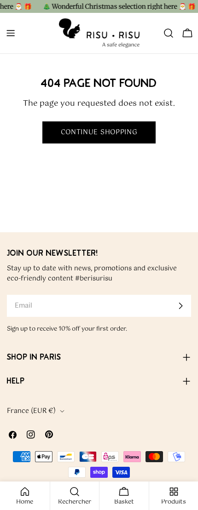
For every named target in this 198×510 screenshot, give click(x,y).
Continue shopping (99, 132)
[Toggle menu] (10, 33)
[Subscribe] (180, 305)
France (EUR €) (31, 411)
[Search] (168, 33)
